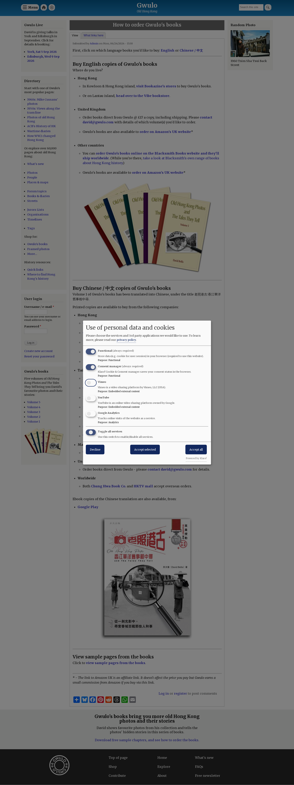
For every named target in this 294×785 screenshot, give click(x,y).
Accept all (196, 449)
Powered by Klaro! (196, 458)
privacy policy (126, 340)
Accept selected (145, 449)
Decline (95, 449)
